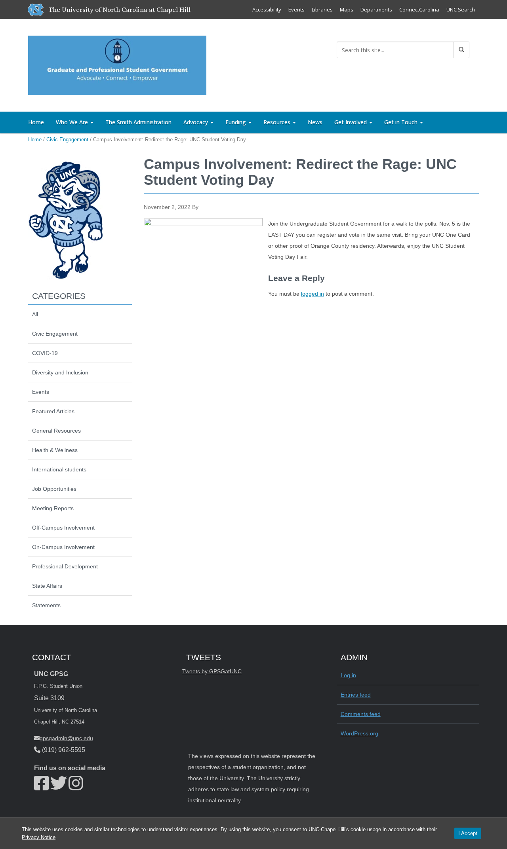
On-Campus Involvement (63, 547)
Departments (376, 9)
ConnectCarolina (419, 9)
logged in (312, 294)
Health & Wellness (55, 450)
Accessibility (266, 9)
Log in (348, 675)
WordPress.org (359, 733)
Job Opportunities (54, 489)
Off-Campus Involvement (63, 527)
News (315, 122)
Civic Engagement (67, 139)
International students (59, 469)
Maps (346, 9)
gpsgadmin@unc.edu (66, 738)
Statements (46, 605)
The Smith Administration (138, 122)
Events (296, 9)
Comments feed (361, 714)
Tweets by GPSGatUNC (212, 671)
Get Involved (351, 122)
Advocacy (196, 122)
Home (36, 122)
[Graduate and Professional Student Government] (117, 63)
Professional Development (65, 566)
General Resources (56, 430)
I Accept (467, 833)
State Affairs (47, 586)
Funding (236, 122)
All (35, 314)
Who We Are (73, 122)
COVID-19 (45, 353)
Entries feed (356, 694)
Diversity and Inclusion (60, 372)
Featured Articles (53, 411)
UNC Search (460, 9)
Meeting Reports (53, 508)
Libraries (322, 9)
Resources (277, 122)
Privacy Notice (38, 837)
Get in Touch (401, 122)
